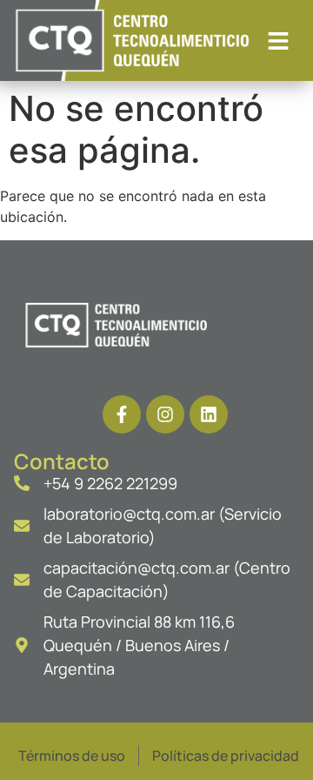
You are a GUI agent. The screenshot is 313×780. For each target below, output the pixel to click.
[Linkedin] (209, 414)
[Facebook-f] (122, 414)
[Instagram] (165, 414)
